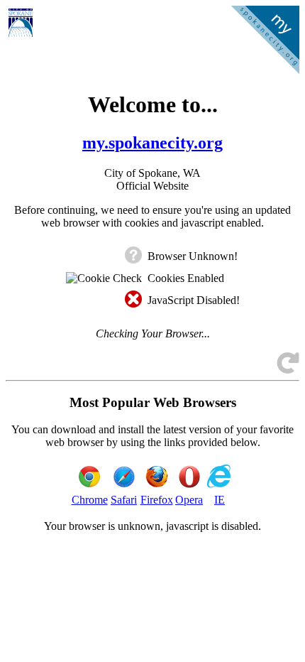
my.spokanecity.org (152, 143)
